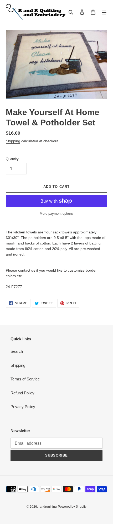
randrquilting (48, 506)
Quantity (12, 159)
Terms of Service (25, 379)
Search (17, 351)
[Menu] (104, 12)
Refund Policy (22, 393)
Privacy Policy (23, 406)
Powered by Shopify (72, 506)
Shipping (13, 141)
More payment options (57, 214)
